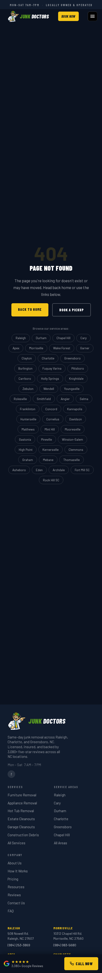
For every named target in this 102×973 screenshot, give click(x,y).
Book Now (68, 16)
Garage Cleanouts (21, 827)
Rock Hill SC (51, 480)
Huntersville (28, 419)
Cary (83, 338)
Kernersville (50, 450)
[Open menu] (92, 16)
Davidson (75, 419)
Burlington (25, 368)
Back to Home (30, 309)
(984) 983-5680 (64, 945)
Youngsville (71, 389)
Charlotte (48, 358)
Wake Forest (61, 348)
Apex (16, 348)
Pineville (46, 439)
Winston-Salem (72, 439)
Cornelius (52, 419)
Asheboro (19, 470)
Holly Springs (50, 378)
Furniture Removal (22, 795)
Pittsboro (77, 368)
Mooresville (72, 429)
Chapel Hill (63, 338)
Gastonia (25, 439)
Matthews (28, 429)
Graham (27, 460)
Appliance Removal (22, 803)
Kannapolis (74, 409)
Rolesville (20, 399)
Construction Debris (23, 835)
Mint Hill (50, 429)
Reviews (14, 895)
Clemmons (76, 450)
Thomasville (71, 460)
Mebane (48, 460)
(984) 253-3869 (19, 945)
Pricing (13, 879)
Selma (84, 399)
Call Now (84, 963)
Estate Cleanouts (21, 819)
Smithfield (44, 399)
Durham (41, 338)
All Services (16, 843)
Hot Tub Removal (21, 811)
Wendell (48, 389)
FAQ (11, 911)
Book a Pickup (71, 310)
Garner (84, 348)
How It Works (18, 871)
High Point (25, 450)
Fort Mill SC (82, 470)
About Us (15, 863)
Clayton (27, 358)
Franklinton (27, 409)
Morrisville (36, 348)
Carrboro (25, 378)
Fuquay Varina (51, 368)
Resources (16, 887)
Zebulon (28, 389)
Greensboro (72, 358)
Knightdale (76, 378)
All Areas (60, 843)
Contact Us (16, 903)
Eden (39, 470)
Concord (51, 409)
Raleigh (21, 338)
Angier (65, 399)
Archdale (59, 470)
